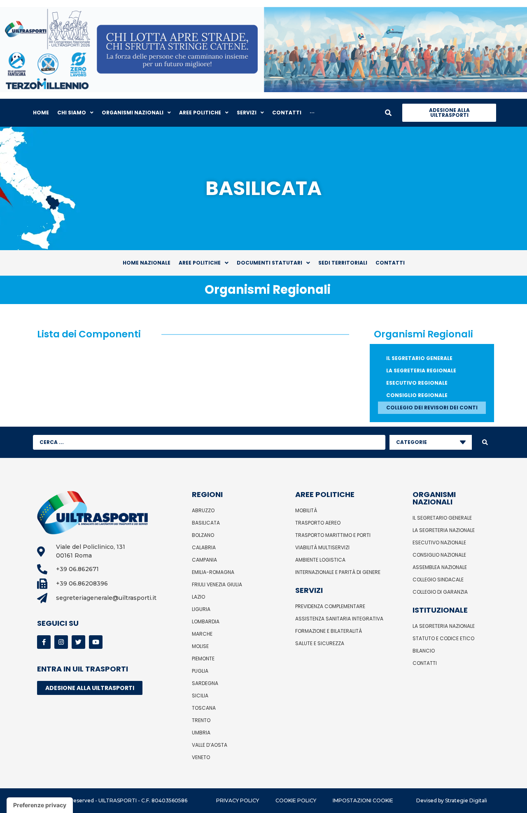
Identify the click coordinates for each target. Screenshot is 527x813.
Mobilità (306, 510)
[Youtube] (96, 642)
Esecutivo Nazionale (439, 542)
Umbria (201, 732)
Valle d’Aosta (209, 744)
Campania (204, 559)
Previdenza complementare (330, 606)
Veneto (201, 757)
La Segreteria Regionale (421, 370)
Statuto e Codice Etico (443, 638)
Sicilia (200, 695)
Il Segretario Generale (419, 358)
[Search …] (388, 113)
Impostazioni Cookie (363, 800)
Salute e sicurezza (319, 643)
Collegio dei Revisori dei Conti (432, 407)
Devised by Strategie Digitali (451, 800)
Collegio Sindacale (438, 579)
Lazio (198, 596)
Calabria (204, 547)
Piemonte (203, 658)
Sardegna (205, 683)
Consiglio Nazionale (439, 554)
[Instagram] (61, 642)
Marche (202, 633)
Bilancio (424, 650)
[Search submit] (485, 442)
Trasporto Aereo (317, 522)
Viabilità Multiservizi (322, 547)
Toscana (204, 707)
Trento (201, 720)
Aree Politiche (200, 262)
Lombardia (205, 621)
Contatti (390, 262)
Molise (200, 646)
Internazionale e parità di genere (337, 572)
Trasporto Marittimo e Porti (333, 535)
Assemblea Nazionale (440, 567)
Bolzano (203, 535)
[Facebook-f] (44, 642)
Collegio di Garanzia (440, 591)
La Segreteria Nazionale (444, 530)
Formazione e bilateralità (328, 630)
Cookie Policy (295, 800)
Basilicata (206, 522)
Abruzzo (203, 510)
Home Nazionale (146, 262)
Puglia (200, 670)
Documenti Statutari (269, 262)
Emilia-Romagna (213, 572)
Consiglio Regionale (417, 395)
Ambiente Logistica (320, 559)
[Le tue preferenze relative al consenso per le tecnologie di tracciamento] (40, 805)
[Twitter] (78, 642)
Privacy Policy (237, 800)
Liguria (201, 609)
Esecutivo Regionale (417, 382)
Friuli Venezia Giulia (217, 584)
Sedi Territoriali (342, 262)
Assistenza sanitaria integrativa (339, 618)
